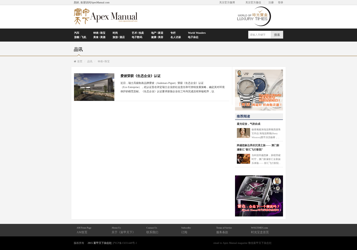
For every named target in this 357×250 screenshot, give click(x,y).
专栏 (173, 33)
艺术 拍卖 (138, 33)
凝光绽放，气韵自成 (248, 123)
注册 (271, 2)
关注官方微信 (253, 2)
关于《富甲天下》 (123, 230)
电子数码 (137, 37)
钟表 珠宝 (99, 33)
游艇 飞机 (80, 37)
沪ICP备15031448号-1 (124, 243)
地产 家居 (157, 33)
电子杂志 (193, 37)
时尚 (115, 33)
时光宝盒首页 (260, 230)
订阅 (186, 230)
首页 (79, 61)
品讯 (89, 61)
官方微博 (350, 238)
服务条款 (224, 230)
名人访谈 (176, 37)
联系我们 (152, 230)
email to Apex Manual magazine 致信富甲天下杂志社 (242, 243)
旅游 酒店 (119, 37)
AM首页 (84, 230)
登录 (280, 2)
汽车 (76, 33)
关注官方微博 (227, 2)
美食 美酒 (99, 37)
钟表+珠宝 (104, 61)
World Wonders (197, 33)
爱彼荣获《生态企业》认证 (140, 76)
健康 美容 (157, 37)
